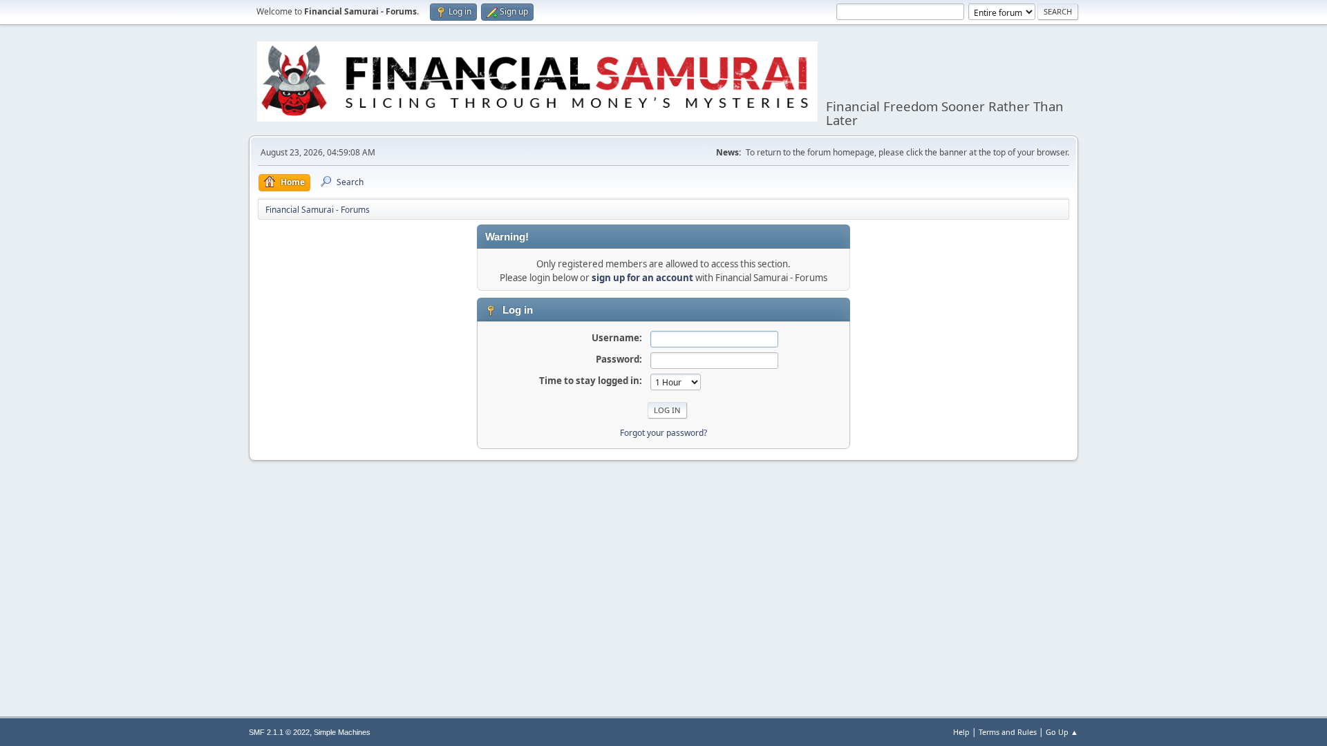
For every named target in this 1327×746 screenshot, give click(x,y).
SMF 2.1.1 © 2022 (279, 732)
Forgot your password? (663, 433)
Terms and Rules (1008, 732)
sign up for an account (642, 277)
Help (961, 732)
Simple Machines (342, 732)
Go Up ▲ (1062, 732)
